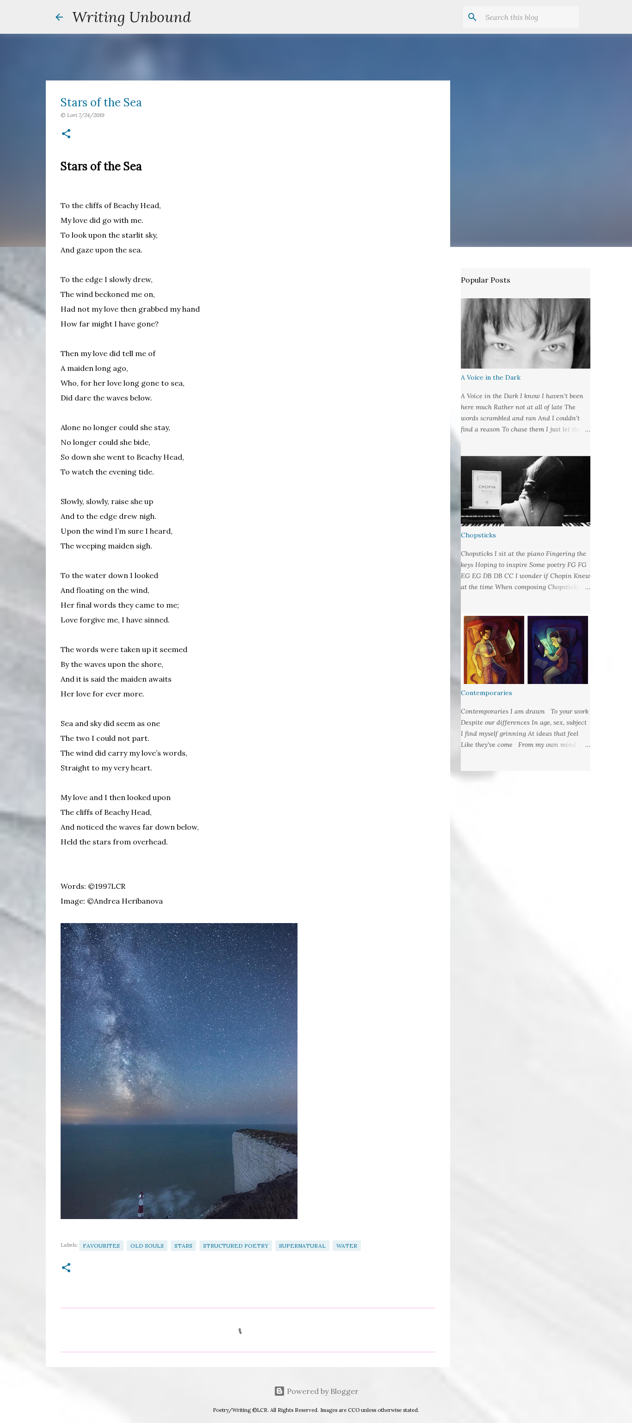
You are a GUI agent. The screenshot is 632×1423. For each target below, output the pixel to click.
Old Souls (147, 1245)
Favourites (101, 1245)
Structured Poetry (235, 1245)
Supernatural (302, 1245)
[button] (66, 134)
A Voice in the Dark (490, 377)
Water (346, 1245)
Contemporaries (486, 693)
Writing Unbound (131, 16)
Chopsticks (478, 535)
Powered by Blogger (322, 1391)
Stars (183, 1245)
